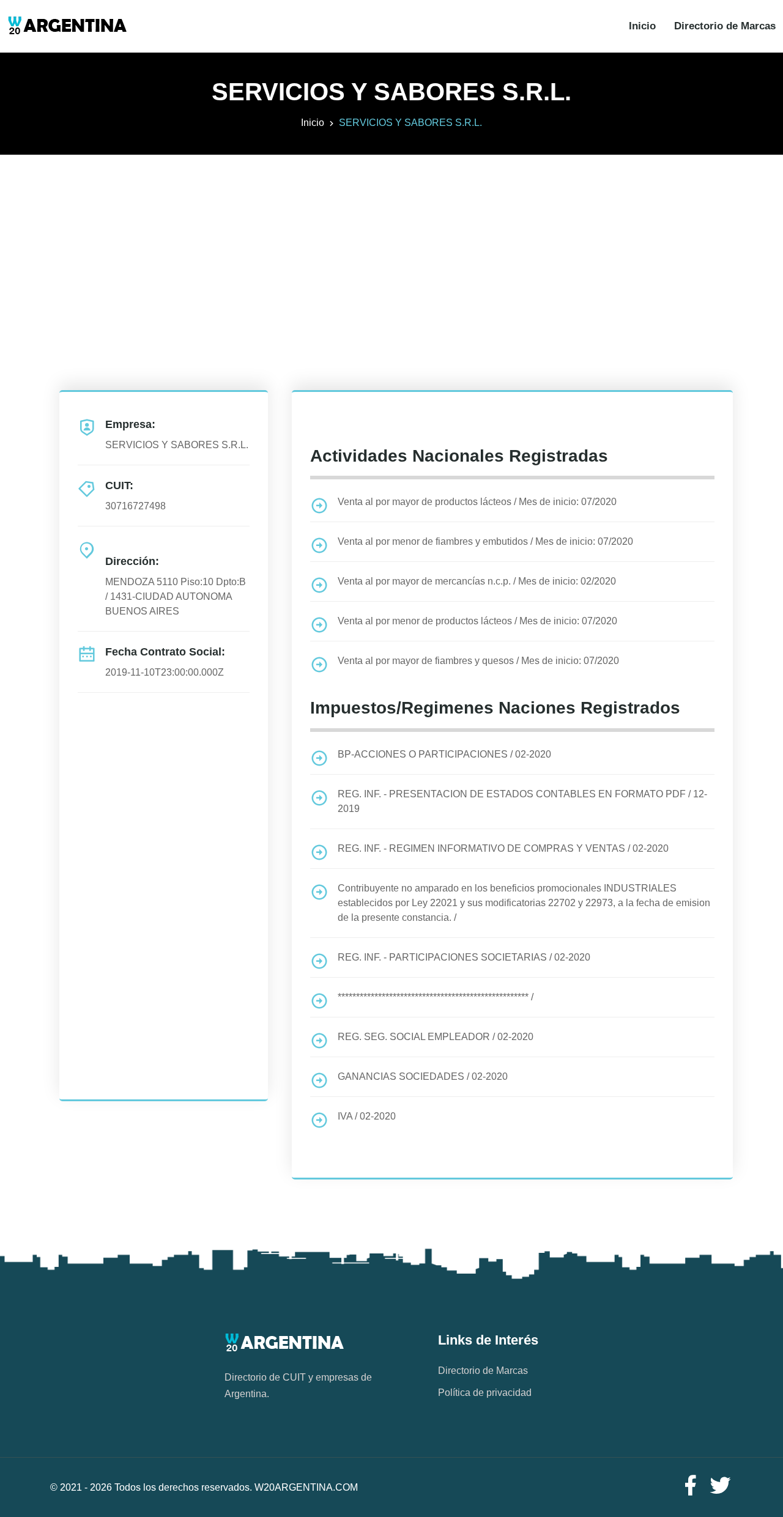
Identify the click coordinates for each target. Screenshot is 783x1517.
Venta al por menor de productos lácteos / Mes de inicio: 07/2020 (477, 621)
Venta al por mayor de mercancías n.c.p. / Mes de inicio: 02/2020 (477, 581)
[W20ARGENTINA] (67, 26)
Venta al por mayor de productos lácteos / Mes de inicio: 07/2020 (477, 501)
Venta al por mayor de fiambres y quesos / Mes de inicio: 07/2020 (478, 660)
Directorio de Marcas (725, 26)
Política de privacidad (485, 1392)
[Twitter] (720, 1486)
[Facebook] (690, 1486)
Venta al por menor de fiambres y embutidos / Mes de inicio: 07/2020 (485, 541)
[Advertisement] (391, 240)
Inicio (642, 26)
